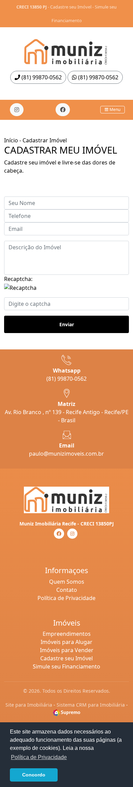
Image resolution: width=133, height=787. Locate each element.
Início (11, 140)
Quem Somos (66, 581)
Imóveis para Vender (66, 650)
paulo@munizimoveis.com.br (66, 453)
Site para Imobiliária (28, 705)
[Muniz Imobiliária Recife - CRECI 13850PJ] (66, 49)
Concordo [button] (33, 774)
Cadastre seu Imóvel (70, 7)
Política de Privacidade (66, 598)
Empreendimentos (67, 634)
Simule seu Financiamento (66, 666)
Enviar (66, 324)
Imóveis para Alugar (66, 642)
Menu (114, 109)
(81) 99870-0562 (41, 77)
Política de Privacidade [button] (39, 757)
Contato (66, 590)
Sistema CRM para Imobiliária (91, 705)
